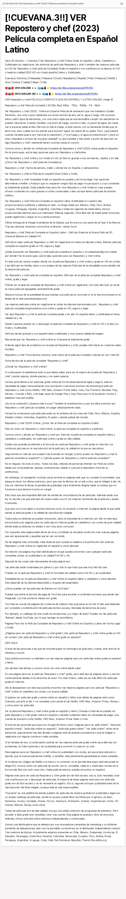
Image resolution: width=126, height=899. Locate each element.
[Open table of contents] (122, 4)
